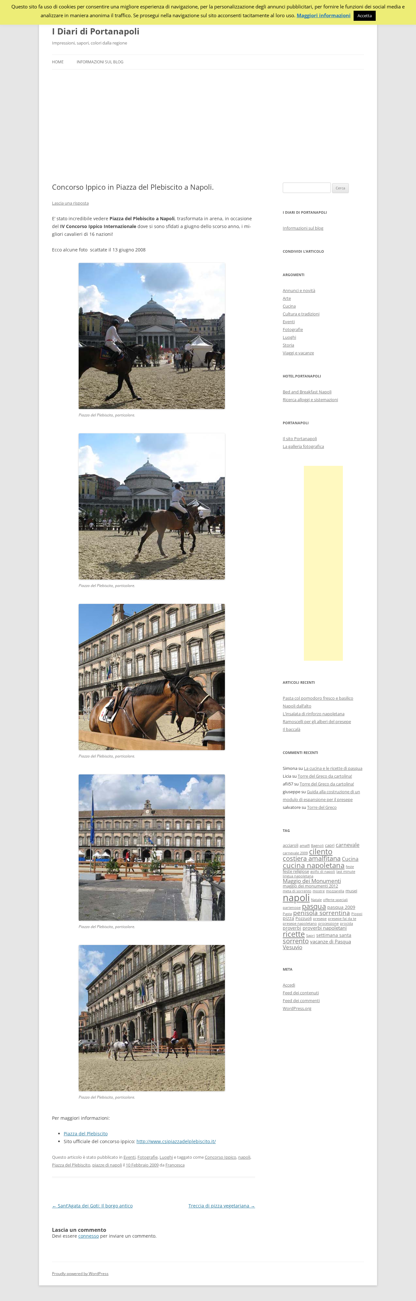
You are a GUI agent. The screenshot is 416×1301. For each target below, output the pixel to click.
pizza (288, 918)
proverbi (292, 928)
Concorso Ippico (220, 1157)
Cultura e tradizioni (301, 314)
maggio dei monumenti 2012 (310, 886)
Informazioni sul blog (100, 62)
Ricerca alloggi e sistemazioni (310, 399)
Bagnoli (317, 845)
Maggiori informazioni (324, 15)
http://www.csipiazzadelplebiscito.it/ (176, 1141)
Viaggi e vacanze (298, 353)
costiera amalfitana (312, 858)
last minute (345, 871)
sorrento (296, 941)
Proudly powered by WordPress (80, 1273)
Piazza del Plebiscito (86, 1133)
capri (329, 845)
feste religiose (296, 871)
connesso (88, 1236)
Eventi (130, 1157)
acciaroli (290, 845)
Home (58, 62)
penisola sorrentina (321, 913)
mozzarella (335, 891)
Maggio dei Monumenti (312, 881)
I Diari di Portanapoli (95, 31)
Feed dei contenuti (301, 993)
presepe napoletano (300, 923)
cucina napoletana (313, 865)
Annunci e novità (299, 290)
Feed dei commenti (301, 1000)
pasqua (314, 906)
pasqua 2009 (341, 907)
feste (350, 866)
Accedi (289, 985)
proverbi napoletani (325, 928)
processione (328, 923)
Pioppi (356, 914)
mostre (319, 891)
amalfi (305, 845)
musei (351, 891)
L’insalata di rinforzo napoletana (313, 714)
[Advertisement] (208, 126)
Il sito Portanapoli (300, 438)
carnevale (347, 844)
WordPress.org (297, 1008)
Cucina (289, 306)
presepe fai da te (342, 918)
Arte (287, 298)
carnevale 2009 (295, 853)
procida (346, 923)
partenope (292, 907)
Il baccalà (291, 729)
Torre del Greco (322, 807)
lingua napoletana (298, 876)
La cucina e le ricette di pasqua (333, 768)
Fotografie (147, 1157)
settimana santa (333, 935)
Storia (288, 345)
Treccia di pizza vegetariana (221, 1206)
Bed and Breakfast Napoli (307, 392)
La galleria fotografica (303, 446)
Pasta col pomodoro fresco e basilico (318, 698)
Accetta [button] (365, 16)
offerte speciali (335, 900)
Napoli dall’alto (297, 706)
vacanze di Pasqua (330, 941)
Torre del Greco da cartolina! (325, 776)
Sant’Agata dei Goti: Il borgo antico (92, 1206)
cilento (320, 851)
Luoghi (166, 1157)
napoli (244, 1157)
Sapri (310, 935)
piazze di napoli (107, 1165)
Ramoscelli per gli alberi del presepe (317, 721)
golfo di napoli (322, 871)
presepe (320, 918)
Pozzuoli (303, 918)
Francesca (175, 1165)
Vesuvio (292, 947)
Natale (316, 900)
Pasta (287, 914)
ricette (294, 934)
